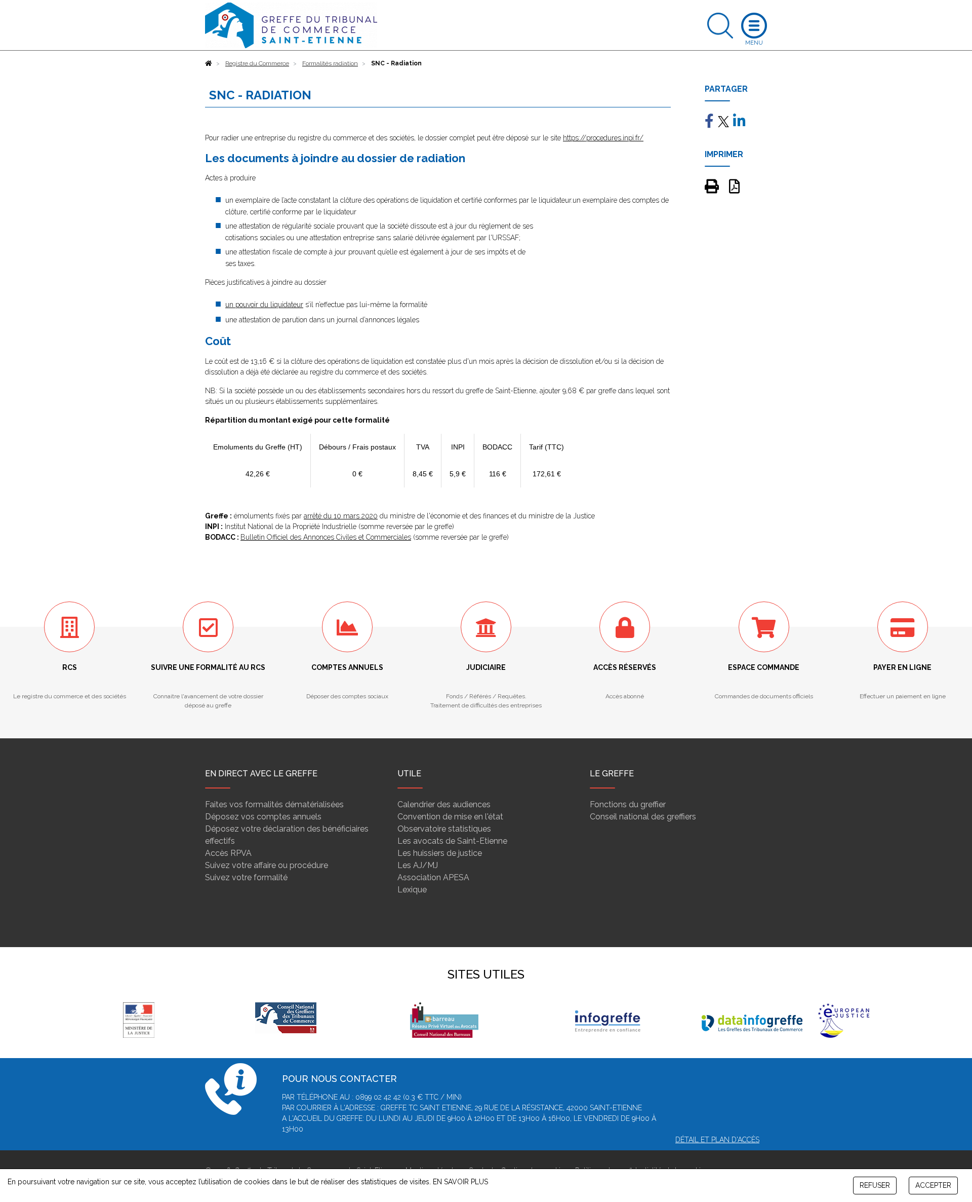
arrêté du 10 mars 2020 (341, 516)
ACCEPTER (933, 1185)
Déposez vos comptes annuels (263, 816)
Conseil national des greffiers (643, 816)
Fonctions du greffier (628, 804)
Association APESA (433, 877)
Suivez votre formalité (246, 877)
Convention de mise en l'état (450, 816)
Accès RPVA (228, 853)
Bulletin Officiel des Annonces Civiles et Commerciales (325, 537)
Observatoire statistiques (444, 829)
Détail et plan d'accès (717, 1140)
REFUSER (875, 1185)
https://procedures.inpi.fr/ (603, 138)
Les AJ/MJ (417, 865)
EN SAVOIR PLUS (460, 1182)
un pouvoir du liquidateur (264, 304)
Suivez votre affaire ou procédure (266, 865)
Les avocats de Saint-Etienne (452, 841)
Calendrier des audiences (444, 804)
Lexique (412, 889)
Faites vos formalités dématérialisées (274, 804)
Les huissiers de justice (439, 853)
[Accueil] (208, 63)
